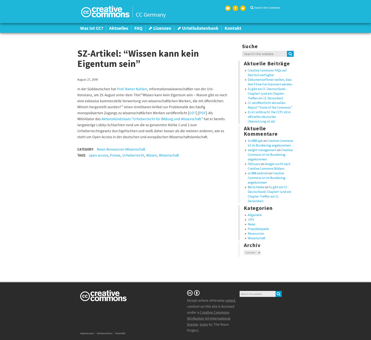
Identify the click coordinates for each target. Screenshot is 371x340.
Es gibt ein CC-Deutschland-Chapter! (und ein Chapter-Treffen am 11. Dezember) (267, 93)
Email (228, 8)
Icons (204, 324)
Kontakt (233, 28)
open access (98, 155)
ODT (192, 113)
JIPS (251, 219)
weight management (262, 150)
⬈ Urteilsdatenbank (198, 28)
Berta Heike (256, 187)
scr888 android (258, 173)
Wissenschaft (135, 149)
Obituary (254, 164)
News (101, 149)
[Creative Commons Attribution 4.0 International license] (194, 293)
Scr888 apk (255, 141)
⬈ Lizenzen (159, 28)
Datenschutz (104, 333)
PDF (202, 113)
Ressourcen (115, 149)
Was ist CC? (91, 28)
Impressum (87, 333)
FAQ (138, 28)
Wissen (151, 155)
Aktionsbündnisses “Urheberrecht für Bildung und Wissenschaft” (152, 119)
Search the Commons (267, 7)
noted (230, 300)
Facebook (235, 8)
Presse (115, 155)
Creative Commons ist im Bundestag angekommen (270, 154)
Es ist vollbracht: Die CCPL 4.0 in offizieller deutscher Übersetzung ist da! (269, 117)
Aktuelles (118, 28)
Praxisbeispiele (258, 229)
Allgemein (255, 215)
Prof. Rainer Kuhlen (132, 89)
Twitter (243, 8)
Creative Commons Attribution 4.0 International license (208, 318)
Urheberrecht (133, 155)
